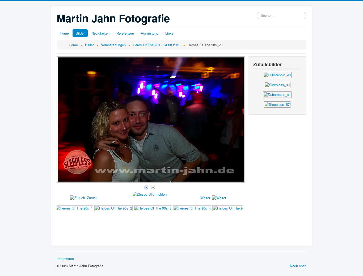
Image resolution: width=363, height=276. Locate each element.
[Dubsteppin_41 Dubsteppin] (277, 94)
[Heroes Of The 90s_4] (192, 207)
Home (64, 33)
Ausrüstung (149, 33)
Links (169, 33)
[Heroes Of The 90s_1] (74, 207)
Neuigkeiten (100, 33)
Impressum (65, 258)
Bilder (80, 33)
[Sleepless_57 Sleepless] (277, 103)
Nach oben (298, 265)
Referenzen (125, 33)
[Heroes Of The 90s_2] (113, 207)
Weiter (205, 197)
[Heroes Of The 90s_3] (153, 207)
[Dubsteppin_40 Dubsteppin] (277, 74)
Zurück (92, 197)
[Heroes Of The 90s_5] (231, 207)
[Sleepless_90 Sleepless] (277, 84)
